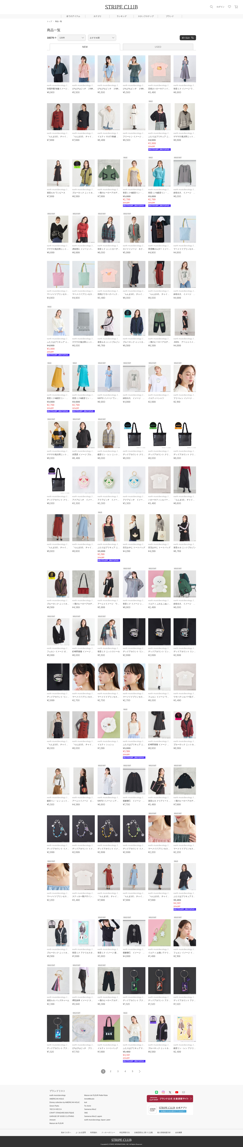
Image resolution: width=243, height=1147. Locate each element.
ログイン (220, 7)
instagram (163, 1092)
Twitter (170, 1092)
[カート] (236, 6)
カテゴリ (97, 16)
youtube (177, 1092)
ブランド (170, 16)
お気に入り (229, 6)
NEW (85, 47)
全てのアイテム (73, 16)
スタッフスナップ (146, 16)
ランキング (122, 16)
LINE (156, 1092)
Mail (183, 1092)
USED (158, 47)
